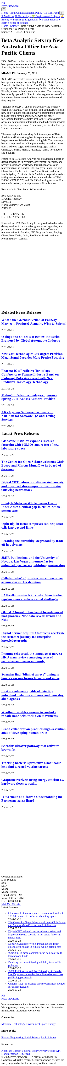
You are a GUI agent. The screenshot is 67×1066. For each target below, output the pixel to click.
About (12, 12)
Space (55, 16)
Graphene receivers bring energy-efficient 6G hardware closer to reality (32, 781)
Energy (52, 1024)
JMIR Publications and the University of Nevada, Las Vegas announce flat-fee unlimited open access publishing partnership (33, 561)
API (45, 12)
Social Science (48, 19)
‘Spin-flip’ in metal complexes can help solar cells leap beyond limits (32, 525)
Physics (15, 19)
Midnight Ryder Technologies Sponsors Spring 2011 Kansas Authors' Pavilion (29, 397)
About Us (6, 1050)
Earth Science (48, 1037)
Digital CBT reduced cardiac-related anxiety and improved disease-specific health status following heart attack (32, 486)
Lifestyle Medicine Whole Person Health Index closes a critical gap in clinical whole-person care (31, 506)
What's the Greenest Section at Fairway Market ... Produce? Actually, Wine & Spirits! (33, 321)
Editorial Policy (33, 12)
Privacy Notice (47, 1050)
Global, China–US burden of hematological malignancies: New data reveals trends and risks (32, 615)
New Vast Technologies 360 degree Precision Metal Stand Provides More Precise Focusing (32, 355)
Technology (23, 16)
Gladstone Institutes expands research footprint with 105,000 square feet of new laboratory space (30, 444)
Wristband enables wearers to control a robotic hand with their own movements (29, 714)
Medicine (7, 16)
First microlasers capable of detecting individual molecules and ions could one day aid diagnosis (32, 695)
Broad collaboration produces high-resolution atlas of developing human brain (33, 730)
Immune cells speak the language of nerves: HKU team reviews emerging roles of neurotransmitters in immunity (31, 657)
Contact (20, 12)
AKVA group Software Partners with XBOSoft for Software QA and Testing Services (28, 415)
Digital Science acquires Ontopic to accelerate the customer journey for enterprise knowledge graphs (33, 636)
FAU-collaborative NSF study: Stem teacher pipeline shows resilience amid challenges (32, 597)
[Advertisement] (33, 273)
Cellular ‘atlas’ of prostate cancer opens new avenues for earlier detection (32, 580)
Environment (40, 16)
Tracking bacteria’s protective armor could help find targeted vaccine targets (31, 764)
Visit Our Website (11, 904)
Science (22, 22)
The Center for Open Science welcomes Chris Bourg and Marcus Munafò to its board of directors (32, 465)
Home (4, 12)
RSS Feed (53, 12)
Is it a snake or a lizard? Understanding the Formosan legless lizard (31, 798)
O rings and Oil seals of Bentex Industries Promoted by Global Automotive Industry (30, 338)
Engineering (30, 19)
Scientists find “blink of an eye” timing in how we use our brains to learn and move (30, 676)
